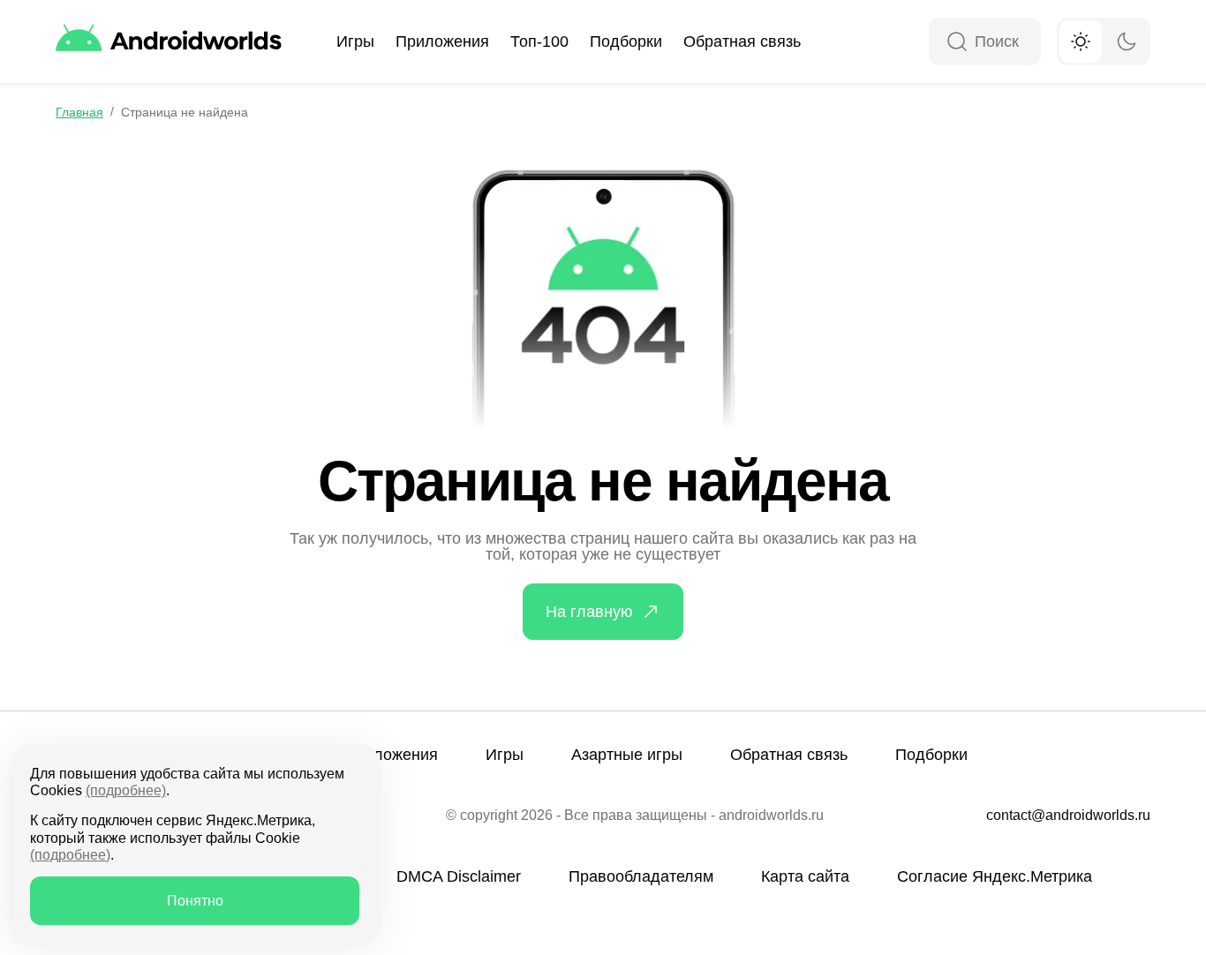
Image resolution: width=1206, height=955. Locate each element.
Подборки (626, 41)
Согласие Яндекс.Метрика (994, 876)
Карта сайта (805, 876)
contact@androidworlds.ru (1068, 815)
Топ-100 (539, 41)
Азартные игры (626, 754)
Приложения (442, 41)
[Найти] (957, 43)
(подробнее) (126, 790)
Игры (355, 41)
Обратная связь (742, 41)
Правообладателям (641, 876)
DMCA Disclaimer (458, 876)
